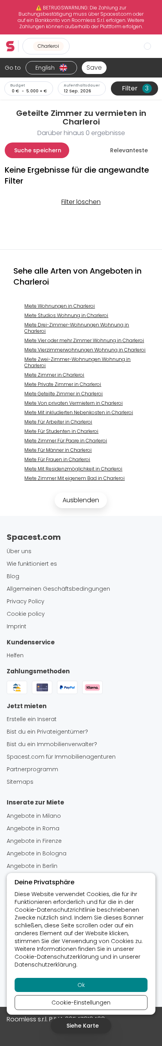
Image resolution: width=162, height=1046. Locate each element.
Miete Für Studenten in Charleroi (61, 431)
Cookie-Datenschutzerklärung (57, 957)
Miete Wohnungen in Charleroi (59, 306)
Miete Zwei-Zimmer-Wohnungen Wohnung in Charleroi (77, 362)
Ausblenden (81, 500)
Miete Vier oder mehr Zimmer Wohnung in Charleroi (84, 340)
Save (94, 67)
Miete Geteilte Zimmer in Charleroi (63, 393)
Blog (13, 576)
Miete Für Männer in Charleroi (58, 450)
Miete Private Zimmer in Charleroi (62, 384)
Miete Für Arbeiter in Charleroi (58, 421)
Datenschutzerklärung (45, 964)
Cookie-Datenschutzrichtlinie (55, 910)
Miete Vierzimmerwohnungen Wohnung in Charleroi (84, 349)
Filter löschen (81, 201)
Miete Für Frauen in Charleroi (57, 459)
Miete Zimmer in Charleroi (54, 375)
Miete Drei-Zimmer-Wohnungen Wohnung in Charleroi (76, 327)
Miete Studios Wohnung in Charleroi (66, 315)
